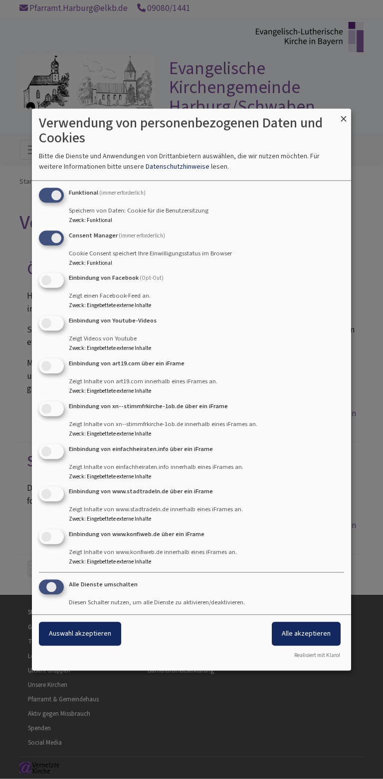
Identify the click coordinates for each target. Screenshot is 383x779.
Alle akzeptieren (306, 633)
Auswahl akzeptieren (80, 633)
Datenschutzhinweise (177, 166)
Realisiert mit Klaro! (317, 655)
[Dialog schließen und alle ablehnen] (343, 115)
